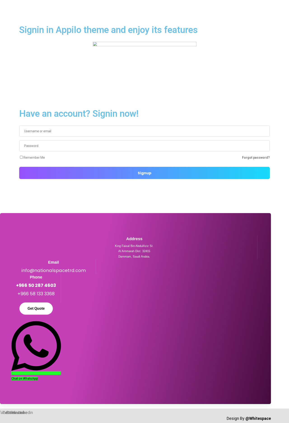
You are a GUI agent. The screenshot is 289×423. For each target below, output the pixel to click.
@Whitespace (258, 418)
